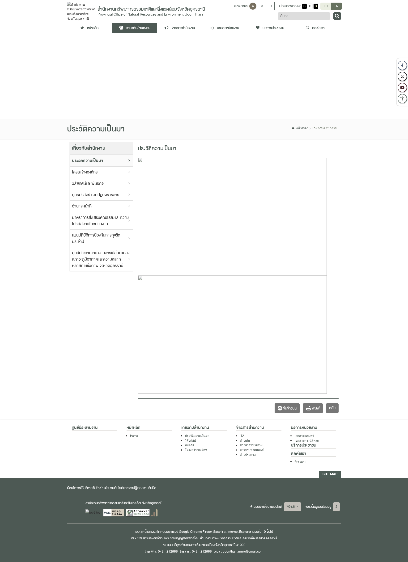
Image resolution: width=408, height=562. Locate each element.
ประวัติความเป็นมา (87, 160)
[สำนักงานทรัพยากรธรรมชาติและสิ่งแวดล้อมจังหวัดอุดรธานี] (81, 10)
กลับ (332, 408)
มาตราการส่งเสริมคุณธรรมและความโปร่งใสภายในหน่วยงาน (100, 220)
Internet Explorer (239, 531)
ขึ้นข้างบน (289, 408)
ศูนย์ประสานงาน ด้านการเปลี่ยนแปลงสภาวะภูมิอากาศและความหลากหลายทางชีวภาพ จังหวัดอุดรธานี (100, 259)
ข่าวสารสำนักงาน (183, 28)
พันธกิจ (189, 445)
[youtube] (402, 87)
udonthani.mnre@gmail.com (243, 551)
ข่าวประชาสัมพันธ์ (252, 450)
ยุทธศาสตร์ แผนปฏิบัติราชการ (95, 195)
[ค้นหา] (337, 16)
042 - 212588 (168, 551)
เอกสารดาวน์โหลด (306, 440)
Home (134, 436)
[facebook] (402, 65)
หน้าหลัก (92, 28)
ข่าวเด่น (245, 440)
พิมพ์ (315, 408)
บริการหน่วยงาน (227, 28)
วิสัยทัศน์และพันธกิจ (88, 183)
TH (326, 6)
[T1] (204, 76)
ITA (242, 436)
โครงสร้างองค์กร (85, 172)
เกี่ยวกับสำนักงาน (138, 28)
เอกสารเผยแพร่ (304, 436)
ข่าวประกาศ (248, 454)
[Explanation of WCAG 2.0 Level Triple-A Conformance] (114, 512)
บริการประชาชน (273, 28)
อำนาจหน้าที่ (82, 206)
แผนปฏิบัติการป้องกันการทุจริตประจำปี (96, 238)
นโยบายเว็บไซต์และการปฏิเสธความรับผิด (130, 488)
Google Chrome (190, 531)
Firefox (207, 531)
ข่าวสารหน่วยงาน (251, 445)
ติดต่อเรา (318, 28)
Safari (217, 531)
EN (336, 6)
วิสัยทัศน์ (190, 440)
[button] (402, 98)
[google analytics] (154, 512)
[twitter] (402, 76)
